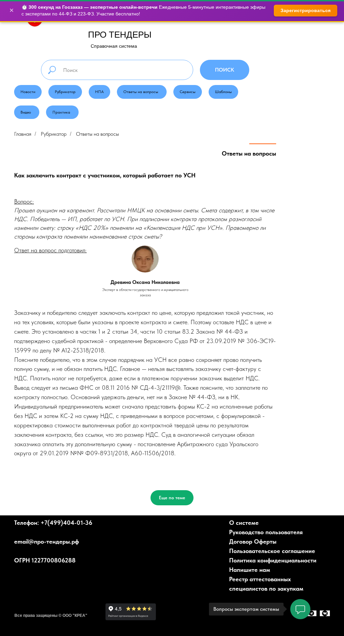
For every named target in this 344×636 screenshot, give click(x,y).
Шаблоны (223, 91)
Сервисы (188, 91)
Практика (61, 112)
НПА (99, 91)
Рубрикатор (65, 91)
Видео (25, 112)
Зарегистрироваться (306, 10)
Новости (27, 91)
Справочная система (114, 46)
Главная (22, 134)
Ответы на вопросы (140, 91)
